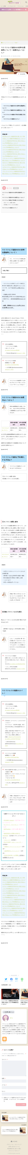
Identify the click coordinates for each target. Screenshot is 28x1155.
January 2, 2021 (9, 369)
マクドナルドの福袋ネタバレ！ (10, 207)
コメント (5, 1059)
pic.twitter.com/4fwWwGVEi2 (17, 664)
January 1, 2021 (21, 353)
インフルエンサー (12, 6)
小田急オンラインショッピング (12, 846)
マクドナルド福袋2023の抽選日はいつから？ (13, 197)
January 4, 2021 (20, 668)
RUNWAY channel (9, 820)
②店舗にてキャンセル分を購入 (11, 204)
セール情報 (3, 6)
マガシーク (7, 840)
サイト (3, 1091)
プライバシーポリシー (14, 1150)
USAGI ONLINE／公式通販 (11, 855)
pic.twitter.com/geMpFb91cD (12, 780)
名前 (4, 1078)
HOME (14, 1141)
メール (4, 1085)
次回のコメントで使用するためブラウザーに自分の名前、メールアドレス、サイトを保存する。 (15, 1099)
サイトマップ (18, 1144)
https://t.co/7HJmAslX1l (15, 737)
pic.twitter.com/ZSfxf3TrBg (12, 364)
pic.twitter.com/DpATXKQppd (12, 739)
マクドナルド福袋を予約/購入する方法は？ (13, 200)
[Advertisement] (14, 26)
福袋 (10, 985)
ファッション (21, 6)
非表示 (16, 188)
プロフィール (10, 1144)
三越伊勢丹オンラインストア (11, 851)
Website (4, 1041)
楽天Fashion (7, 829)
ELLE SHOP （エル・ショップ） (13, 842)
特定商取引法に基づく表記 (14, 1148)
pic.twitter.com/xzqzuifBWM (12, 350)
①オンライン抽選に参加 (9, 202)
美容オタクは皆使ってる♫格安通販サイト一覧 (14, 9)
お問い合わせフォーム (14, 1146)
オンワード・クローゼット (11, 824)
